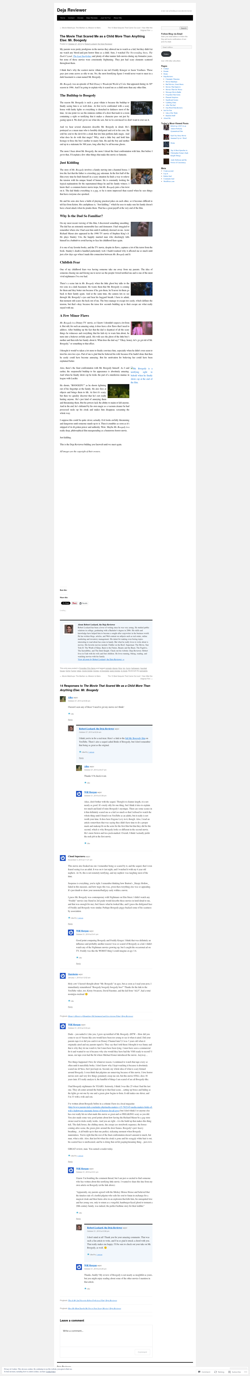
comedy (108, 668)
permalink (143, 671)
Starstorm (73, 974)
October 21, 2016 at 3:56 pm (98, 1231)
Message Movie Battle (173, 92)
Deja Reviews (92, 17)
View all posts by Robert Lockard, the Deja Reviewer (101, 659)
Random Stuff (170, 115)
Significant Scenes (172, 100)
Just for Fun (106, 17)
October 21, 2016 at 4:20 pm (95, 1268)
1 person (91, 752)
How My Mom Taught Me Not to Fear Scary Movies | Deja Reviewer (94, 1308)
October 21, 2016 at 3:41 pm (87, 934)
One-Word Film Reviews (174, 107)
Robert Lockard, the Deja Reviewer (98, 44)
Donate (80, 17)
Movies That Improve (173, 87)
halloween (135, 668)
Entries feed (167, 176)
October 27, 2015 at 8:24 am (90, 732)
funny (128, 668)
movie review (87, 671)
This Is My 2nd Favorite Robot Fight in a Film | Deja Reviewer (92, 1300)
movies (96, 671)
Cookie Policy (51, 1371)
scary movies (115, 671)
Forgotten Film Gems (87, 668)
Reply (70, 719)
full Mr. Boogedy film (135, 738)
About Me (118, 17)
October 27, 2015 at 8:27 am (95, 769)
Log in (165, 173)
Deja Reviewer (72, 10)
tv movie (124, 671)
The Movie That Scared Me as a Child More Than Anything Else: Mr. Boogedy (102, 38)
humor (73, 671)
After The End (170, 105)
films (120, 668)
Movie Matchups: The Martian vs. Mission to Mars (80, 27)
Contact (71, 17)
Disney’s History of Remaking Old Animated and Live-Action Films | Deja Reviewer (100, 1016)
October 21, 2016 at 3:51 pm (87, 1172)
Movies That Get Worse (174, 89)
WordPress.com (168, 181)
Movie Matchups (171, 81)
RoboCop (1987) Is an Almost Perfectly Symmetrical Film (178, 128)
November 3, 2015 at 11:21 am (80, 859)
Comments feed (168, 178)
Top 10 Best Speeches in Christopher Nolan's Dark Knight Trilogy (179, 153)
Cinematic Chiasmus (173, 79)
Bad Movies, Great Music (175, 84)
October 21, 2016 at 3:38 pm (95, 795)
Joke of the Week (172, 113)
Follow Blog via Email (171, 33)
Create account (168, 171)
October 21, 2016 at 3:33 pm (79, 1028)
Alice (70, 697)
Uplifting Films (171, 102)
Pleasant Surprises (172, 97)
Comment (142, 1352)
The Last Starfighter (82, 56)
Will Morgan (90, 792)
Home (62, 17)
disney (114, 668)
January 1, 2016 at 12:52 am (79, 977)
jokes (79, 671)
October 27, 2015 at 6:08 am (79, 701)
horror (68, 671)
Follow (166, 54)
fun (124, 668)
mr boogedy (104, 671)
